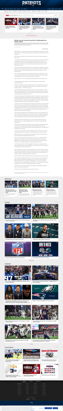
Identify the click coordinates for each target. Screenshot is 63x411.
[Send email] (45, 49)
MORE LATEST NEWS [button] (31, 260)
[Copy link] (47, 49)
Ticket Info (35, 385)
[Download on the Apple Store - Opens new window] (28, 399)
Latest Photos (19, 389)
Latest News (19, 385)
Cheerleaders (19, 393)
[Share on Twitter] (44, 49)
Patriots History (19, 392)
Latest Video (19, 386)
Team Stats (27, 389)
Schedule (27, 392)
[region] (31, 408)
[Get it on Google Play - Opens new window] (34, 399)
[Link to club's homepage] (2, 9)
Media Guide (43, 392)
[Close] (62, 408)
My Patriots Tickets (35, 386)
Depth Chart (27, 386)
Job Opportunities (44, 393)
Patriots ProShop (44, 385)
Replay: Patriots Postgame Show (13, 15)
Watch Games (35, 393)
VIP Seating (35, 389)
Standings (27, 393)
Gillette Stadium (35, 392)
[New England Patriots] (31, 403)
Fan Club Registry (44, 386)
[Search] (47, 8)
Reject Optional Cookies (48, 408)
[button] (29, 33)
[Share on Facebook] (42, 49)
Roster (27, 385)
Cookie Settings (41, 408)
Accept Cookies (55, 408)
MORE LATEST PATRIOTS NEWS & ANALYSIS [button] (31, 35)
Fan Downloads (44, 389)
